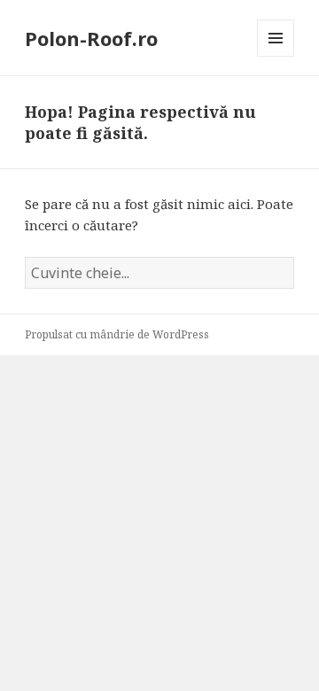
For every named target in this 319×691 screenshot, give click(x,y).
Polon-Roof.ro (91, 38)
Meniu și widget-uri (276, 56)
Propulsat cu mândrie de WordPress (117, 334)
